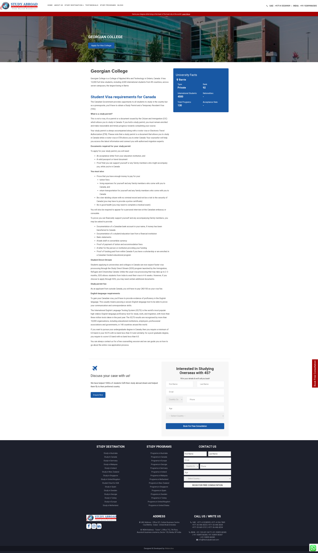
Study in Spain (110, 487)
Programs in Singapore (159, 487)
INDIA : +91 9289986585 (305, 5)
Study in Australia (111, 453)
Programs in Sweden (159, 494)
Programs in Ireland (159, 472)
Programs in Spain (159, 490)
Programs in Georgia (159, 464)
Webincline (169, 548)
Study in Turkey (111, 498)
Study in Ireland (111, 468)
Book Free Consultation (314, 373)
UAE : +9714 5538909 (279, 5)
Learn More (159, 14)
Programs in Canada (159, 457)
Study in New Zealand (110, 472)
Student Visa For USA (110, 483)
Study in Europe (110, 502)
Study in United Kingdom (110, 479)
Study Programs (108, 5)
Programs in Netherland (159, 479)
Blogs (120, 5)
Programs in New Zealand (159, 483)
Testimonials (91, 5)
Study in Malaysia (110, 464)
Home (50, 5)
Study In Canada (110, 457)
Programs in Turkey (159, 498)
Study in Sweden (110, 490)
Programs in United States (159, 505)
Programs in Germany (159, 468)
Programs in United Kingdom (159, 502)
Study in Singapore (110, 476)
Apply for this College (101, 45)
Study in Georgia (110, 494)
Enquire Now (98, 395)
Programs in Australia (159, 453)
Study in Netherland (110, 505)
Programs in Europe (159, 461)
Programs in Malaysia (159, 476)
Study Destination (73, 5)
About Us (58, 5)
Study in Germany (111, 461)
